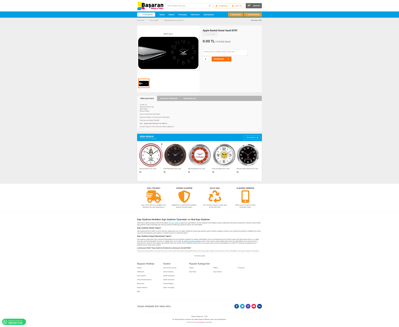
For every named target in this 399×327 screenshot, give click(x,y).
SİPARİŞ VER (219, 59)
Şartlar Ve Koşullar (169, 287)
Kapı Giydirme (209, 14)
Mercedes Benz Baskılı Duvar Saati (247, 169)
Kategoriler (147, 14)
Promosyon (182, 14)
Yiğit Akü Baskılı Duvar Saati (196, 169)
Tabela (161, 14)
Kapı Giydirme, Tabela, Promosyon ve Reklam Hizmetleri (150, 5)
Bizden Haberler (142, 287)
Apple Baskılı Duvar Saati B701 (173, 20)
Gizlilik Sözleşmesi (169, 276)
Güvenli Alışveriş (168, 272)
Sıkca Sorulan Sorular (169, 268)
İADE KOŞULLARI (190, 98)
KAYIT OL (238, 6)
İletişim (139, 268)
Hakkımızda (140, 272)
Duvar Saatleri (154, 20)
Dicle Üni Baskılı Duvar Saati (220, 169)
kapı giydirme (175, 223)
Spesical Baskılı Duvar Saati (147, 169)
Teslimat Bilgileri (168, 283)
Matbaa (171, 14)
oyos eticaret (200, 322)
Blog (138, 291)
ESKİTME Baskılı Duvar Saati (172, 169)
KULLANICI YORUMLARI (168, 98)
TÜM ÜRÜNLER (250, 137)
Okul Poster (195, 14)
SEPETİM (254, 5)
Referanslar (236, 14)
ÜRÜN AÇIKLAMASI (147, 98)
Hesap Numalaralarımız (144, 280)
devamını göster (200, 256)
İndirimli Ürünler (254, 14)
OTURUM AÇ (223, 6)
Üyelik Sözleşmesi (169, 280)
